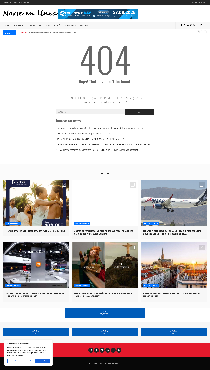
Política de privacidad (22, 2)
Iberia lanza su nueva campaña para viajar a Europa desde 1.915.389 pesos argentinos (103, 295)
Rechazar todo (28, 361)
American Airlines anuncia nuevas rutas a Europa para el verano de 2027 (171, 295)
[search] (201, 25)
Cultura (31, 25)
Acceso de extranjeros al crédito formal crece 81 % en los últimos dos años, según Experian (103, 232)
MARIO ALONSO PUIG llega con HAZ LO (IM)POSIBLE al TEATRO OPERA (90, 139)
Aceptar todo (42, 361)
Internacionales (13, 223)
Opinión (57, 25)
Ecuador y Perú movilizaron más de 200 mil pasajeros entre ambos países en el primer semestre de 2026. (173, 232)
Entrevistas (45, 25)
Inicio (7, 25)
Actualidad (19, 25)
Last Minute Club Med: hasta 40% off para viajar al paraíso (83, 133)
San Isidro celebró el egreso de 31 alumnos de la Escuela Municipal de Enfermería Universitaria (100, 128)
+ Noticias (69, 25)
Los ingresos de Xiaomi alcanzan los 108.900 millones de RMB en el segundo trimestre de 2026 (35, 295)
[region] (28, 353)
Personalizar (13, 361)
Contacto (7, 2)
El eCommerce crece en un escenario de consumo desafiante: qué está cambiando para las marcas (103, 144)
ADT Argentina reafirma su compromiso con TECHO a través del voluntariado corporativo (98, 150)
